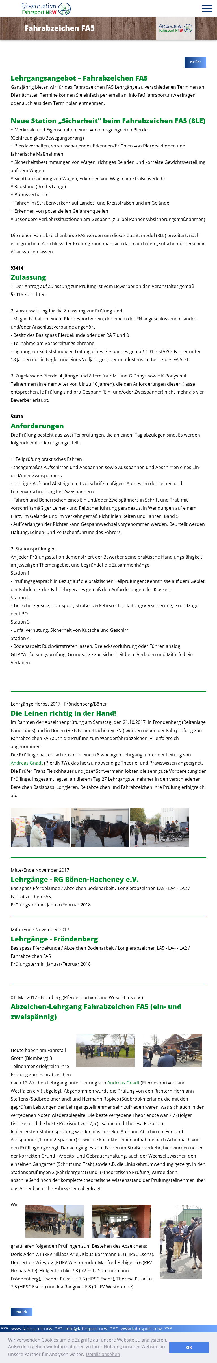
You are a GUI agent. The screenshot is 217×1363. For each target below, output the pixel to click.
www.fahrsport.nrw (31, 1328)
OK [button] (189, 1347)
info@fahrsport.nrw (86, 1328)
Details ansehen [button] (103, 1354)
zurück (195, 61)
